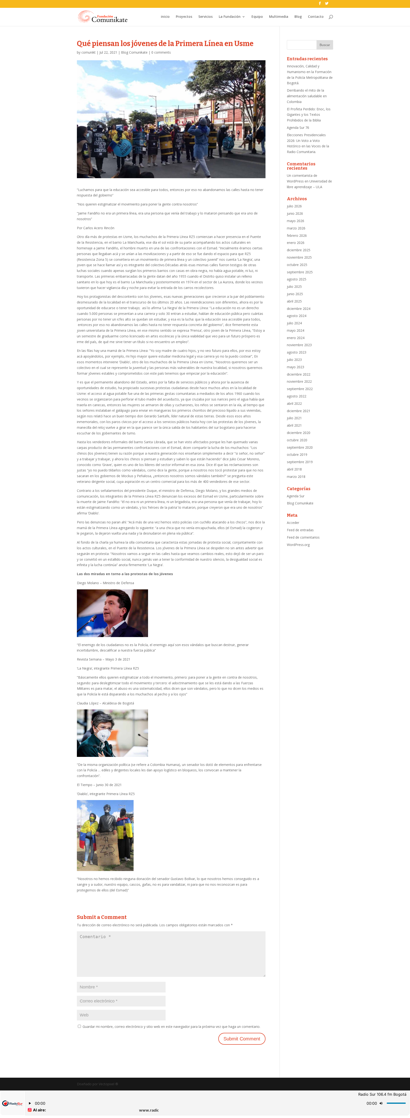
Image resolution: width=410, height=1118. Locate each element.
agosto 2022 (296, 396)
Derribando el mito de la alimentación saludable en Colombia (307, 96)
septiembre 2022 (300, 389)
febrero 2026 (297, 235)
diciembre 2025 (298, 250)
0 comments (161, 52)
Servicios (205, 17)
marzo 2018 (296, 476)
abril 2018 (294, 469)
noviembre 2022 (299, 381)
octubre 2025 (297, 264)
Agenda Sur (295, 496)
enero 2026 (295, 242)
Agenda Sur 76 (298, 127)
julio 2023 (294, 359)
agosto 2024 (296, 315)
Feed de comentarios (303, 537)
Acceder (293, 522)
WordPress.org (298, 544)
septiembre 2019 (300, 462)
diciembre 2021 (298, 411)
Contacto (316, 17)
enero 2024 (295, 337)
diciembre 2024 (298, 308)
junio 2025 (295, 294)
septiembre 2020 (300, 447)
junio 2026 (295, 213)
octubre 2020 (297, 440)
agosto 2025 (296, 279)
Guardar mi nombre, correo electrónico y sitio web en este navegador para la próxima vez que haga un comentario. (171, 1026)
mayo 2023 (295, 367)
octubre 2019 (297, 454)
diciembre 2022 (298, 374)
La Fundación (230, 17)
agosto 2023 (296, 352)
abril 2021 (294, 425)
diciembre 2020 (298, 432)
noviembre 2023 (299, 345)
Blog (298, 17)
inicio (165, 17)
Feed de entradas (300, 530)
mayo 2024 (295, 330)
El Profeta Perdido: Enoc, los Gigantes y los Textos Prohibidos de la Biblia (309, 115)
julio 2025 (294, 286)
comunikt (88, 52)
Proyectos (184, 17)
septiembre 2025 (300, 272)
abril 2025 (294, 301)
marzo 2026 (296, 228)
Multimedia (278, 17)
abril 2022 (294, 403)
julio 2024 (294, 323)
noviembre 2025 (299, 257)
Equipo (257, 17)
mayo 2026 (295, 221)
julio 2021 (294, 418)
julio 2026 (294, 206)
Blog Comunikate (134, 52)
